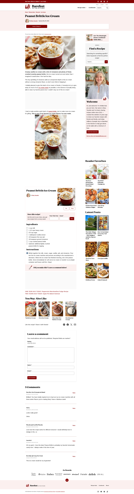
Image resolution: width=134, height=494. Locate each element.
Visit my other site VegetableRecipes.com (96, 136)
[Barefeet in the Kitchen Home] (35, 6)
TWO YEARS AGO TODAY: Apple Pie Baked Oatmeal (42, 293)
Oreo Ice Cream (43, 318)
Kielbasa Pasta (90, 280)
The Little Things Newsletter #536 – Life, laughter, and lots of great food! (91, 235)
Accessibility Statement (60, 491)
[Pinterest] (104, 1)
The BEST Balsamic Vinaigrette (101, 182)
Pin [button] (66, 208)
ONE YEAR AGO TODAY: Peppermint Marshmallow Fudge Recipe (46, 291)
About (97, 4)
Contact (102, 4)
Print (72, 208)
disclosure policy (48, 34)
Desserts (38, 12)
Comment (30, 346)
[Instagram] (98, 1)
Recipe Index (81, 7)
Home (26, 12)
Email (62, 216)
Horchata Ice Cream (69, 319)
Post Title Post (54, 216)
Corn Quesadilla (103, 258)
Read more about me (92, 131)
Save (72, 218)
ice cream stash (43, 87)
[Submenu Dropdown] (86, 7)
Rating (29, 341)
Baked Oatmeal (102, 280)
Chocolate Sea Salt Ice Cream (56, 319)
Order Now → (98, 39)
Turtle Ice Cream (30, 318)
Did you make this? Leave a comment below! (50, 268)
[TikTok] (107, 1)
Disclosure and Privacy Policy (49, 491)
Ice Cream (43, 12)
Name (29, 365)
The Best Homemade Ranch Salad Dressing (89, 183)
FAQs (107, 4)
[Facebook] (101, 1)
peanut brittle (52, 111)
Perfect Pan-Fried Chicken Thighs (91, 206)
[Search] (107, 7)
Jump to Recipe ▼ (36, 26)
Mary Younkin (34, 20)
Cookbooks (92, 7)
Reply (74, 392)
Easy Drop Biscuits (101, 206)
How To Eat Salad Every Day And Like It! (103, 233)
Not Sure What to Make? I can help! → (36, 1)
